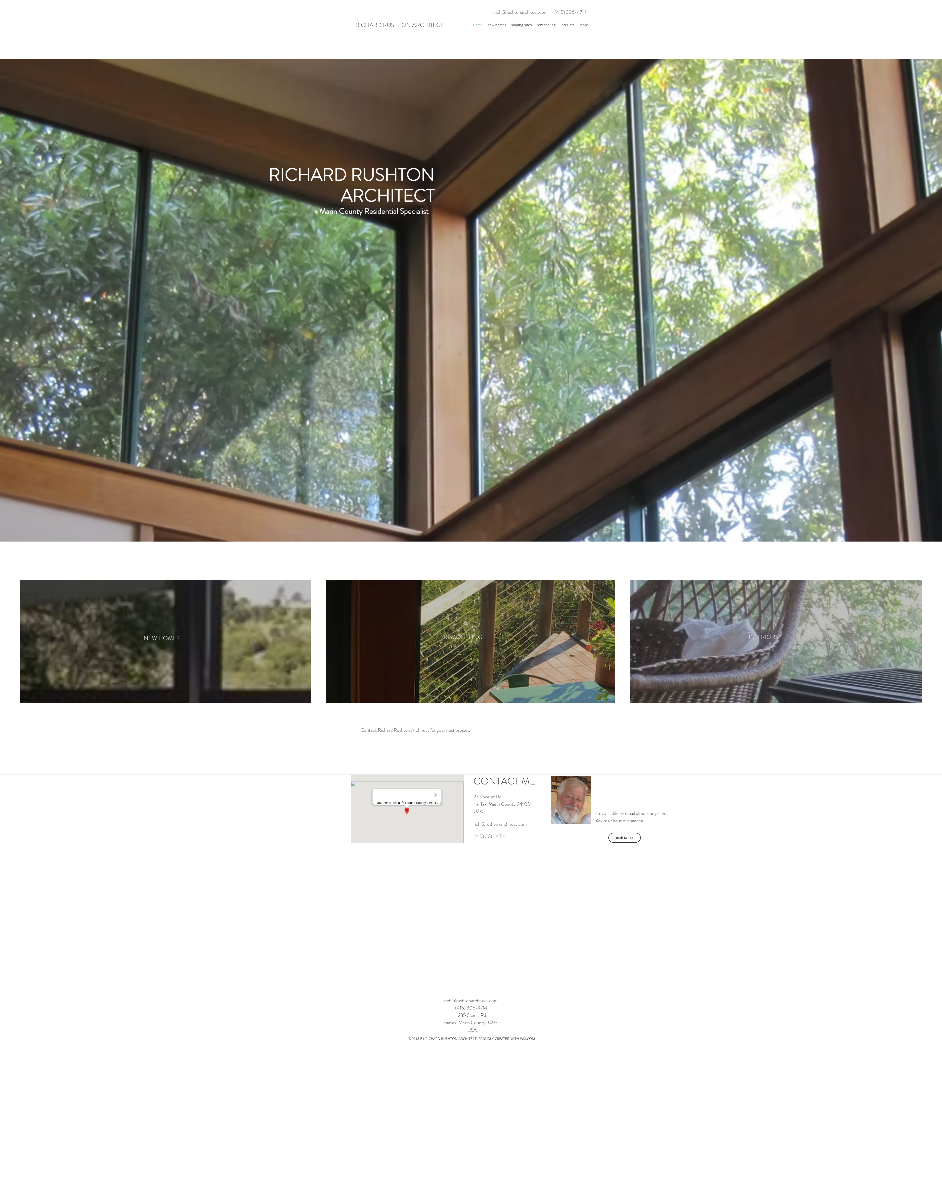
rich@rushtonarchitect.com (521, 12)
